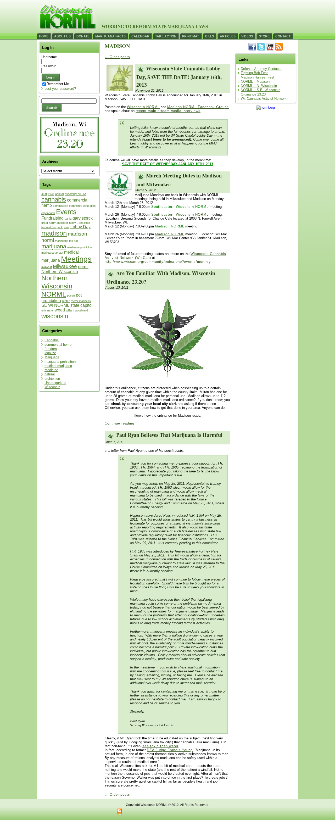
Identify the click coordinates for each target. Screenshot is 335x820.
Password (48, 66)
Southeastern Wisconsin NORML (180, 214)
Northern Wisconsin (59, 271)
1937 (51, 194)
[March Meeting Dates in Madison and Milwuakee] (120, 197)
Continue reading (122, 423)
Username (49, 57)
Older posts (117, 57)
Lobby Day (80, 227)
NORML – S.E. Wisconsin (260, 90)
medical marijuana (58, 366)
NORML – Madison (255, 81)
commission (60, 205)
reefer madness (81, 301)
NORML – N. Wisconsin (259, 86)
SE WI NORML (55, 305)
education (89, 205)
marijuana (53, 246)
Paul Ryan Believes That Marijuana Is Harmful (169, 435)
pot (79, 295)
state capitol (81, 305)
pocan (71, 295)
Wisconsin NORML (143, 107)
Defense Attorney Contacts (261, 69)
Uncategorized (55, 383)
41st (44, 194)
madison (54, 233)
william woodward (77, 310)
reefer (66, 301)
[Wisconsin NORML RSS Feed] (119, 812)
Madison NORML (169, 234)
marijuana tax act (52, 252)
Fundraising (52, 218)
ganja (68, 218)
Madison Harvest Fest (257, 77)
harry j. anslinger (79, 222)
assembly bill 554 (75, 194)
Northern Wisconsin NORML (56, 286)
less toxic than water (160, 746)
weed (60, 310)
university (47, 310)
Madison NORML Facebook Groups (198, 107)
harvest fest (49, 227)
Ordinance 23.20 (253, 94)
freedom (50, 349)
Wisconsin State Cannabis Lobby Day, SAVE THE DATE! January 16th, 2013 (179, 76)
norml (83, 266)
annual (59, 194)
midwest (46, 267)
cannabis (53, 199)
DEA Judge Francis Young (170, 750)
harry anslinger (58, 222)
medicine (51, 370)
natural (49, 374)
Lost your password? (60, 89)
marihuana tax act (66, 240)
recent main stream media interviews (168, 111)
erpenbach (48, 213)
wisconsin (54, 316)
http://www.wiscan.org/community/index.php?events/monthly (158, 262)
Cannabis (51, 340)
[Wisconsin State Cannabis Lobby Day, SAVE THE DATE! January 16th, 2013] (120, 90)
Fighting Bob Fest (254, 73)
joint (66, 227)
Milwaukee (65, 266)
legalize (50, 353)
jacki (60, 227)
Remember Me (58, 84)
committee (75, 205)
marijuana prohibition (80, 247)
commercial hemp (57, 345)
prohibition (51, 300)
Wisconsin (52, 387)
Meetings (76, 259)
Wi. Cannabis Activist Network (264, 99)
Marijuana (51, 357)
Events (66, 212)
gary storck (82, 218)
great (44, 222)
